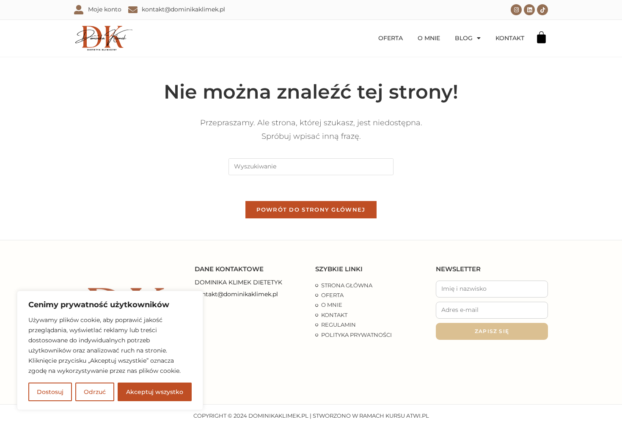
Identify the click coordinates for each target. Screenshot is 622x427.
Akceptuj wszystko (154, 392)
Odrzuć (95, 392)
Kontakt (509, 38)
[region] (110, 350)
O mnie (429, 38)
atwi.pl (417, 415)
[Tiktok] (542, 9)
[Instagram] (516, 9)
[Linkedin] (529, 9)
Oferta (390, 38)
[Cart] (541, 37)
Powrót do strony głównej (310, 209)
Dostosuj (50, 392)
